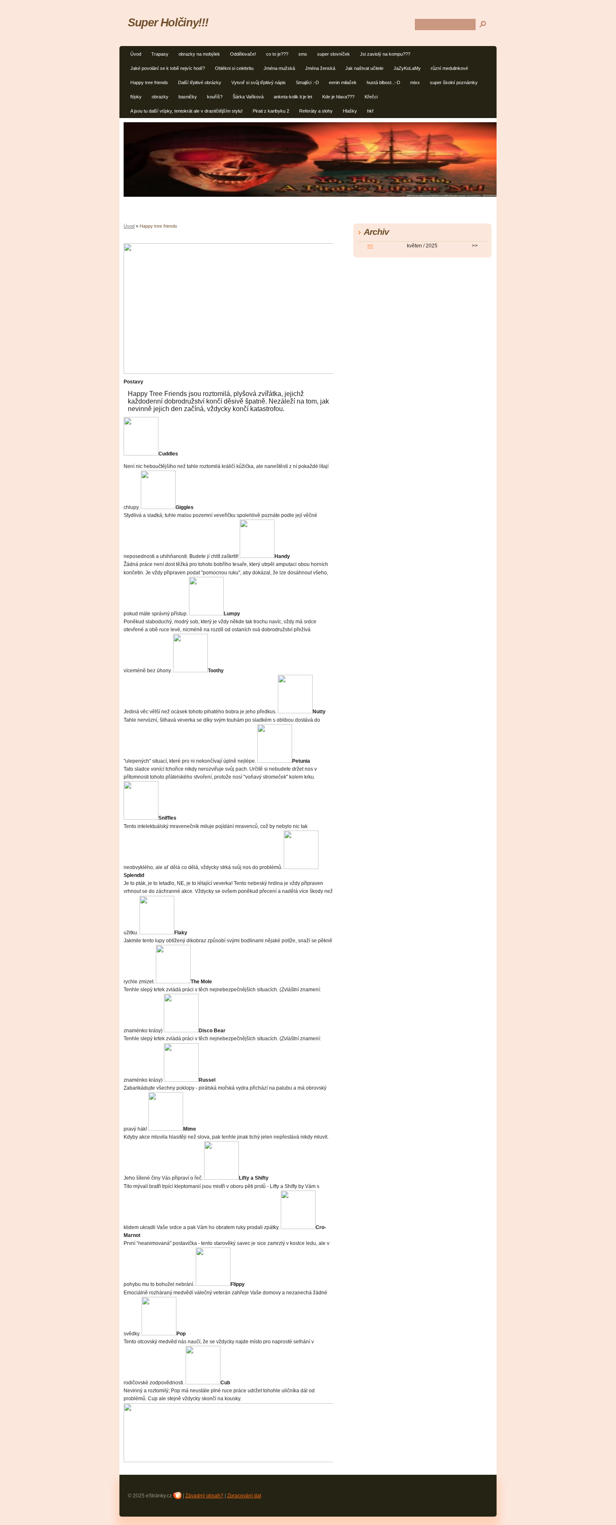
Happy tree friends (149, 82)
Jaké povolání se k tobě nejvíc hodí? (167, 68)
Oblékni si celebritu (234, 68)
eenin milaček (343, 82)
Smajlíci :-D (307, 82)
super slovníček (333, 54)
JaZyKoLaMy (407, 68)
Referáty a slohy (316, 110)
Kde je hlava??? (338, 96)
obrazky (160, 96)
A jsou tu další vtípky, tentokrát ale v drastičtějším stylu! (186, 110)
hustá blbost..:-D (383, 82)
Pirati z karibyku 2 (271, 110)
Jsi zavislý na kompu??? (385, 54)
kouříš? (215, 96)
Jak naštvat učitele (364, 68)
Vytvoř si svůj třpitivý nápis (258, 82)
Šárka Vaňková (248, 96)
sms (302, 54)
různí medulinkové (449, 68)
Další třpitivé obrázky (199, 82)
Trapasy (159, 54)
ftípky (136, 96)
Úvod (135, 54)
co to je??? (277, 54)
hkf (370, 110)
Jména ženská (320, 68)
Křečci (371, 96)
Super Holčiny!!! (168, 22)
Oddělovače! (243, 54)
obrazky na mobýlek (199, 54)
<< (370, 246)
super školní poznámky (454, 82)
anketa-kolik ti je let (293, 96)
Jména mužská (279, 68)
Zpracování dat (244, 1496)
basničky (188, 96)
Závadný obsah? (204, 1496)
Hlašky (350, 110)
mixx (415, 82)
